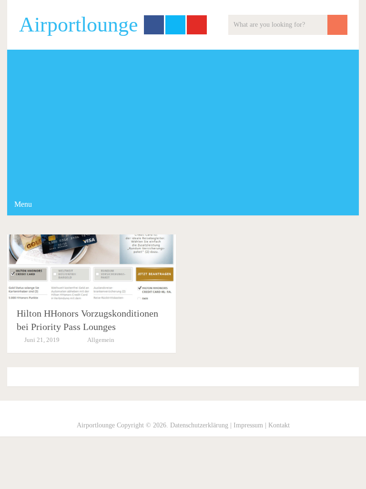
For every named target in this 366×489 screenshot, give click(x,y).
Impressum (248, 425)
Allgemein (100, 339)
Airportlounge (78, 24)
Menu (23, 204)
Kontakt (279, 425)
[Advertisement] (182, 121)
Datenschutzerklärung (199, 425)
